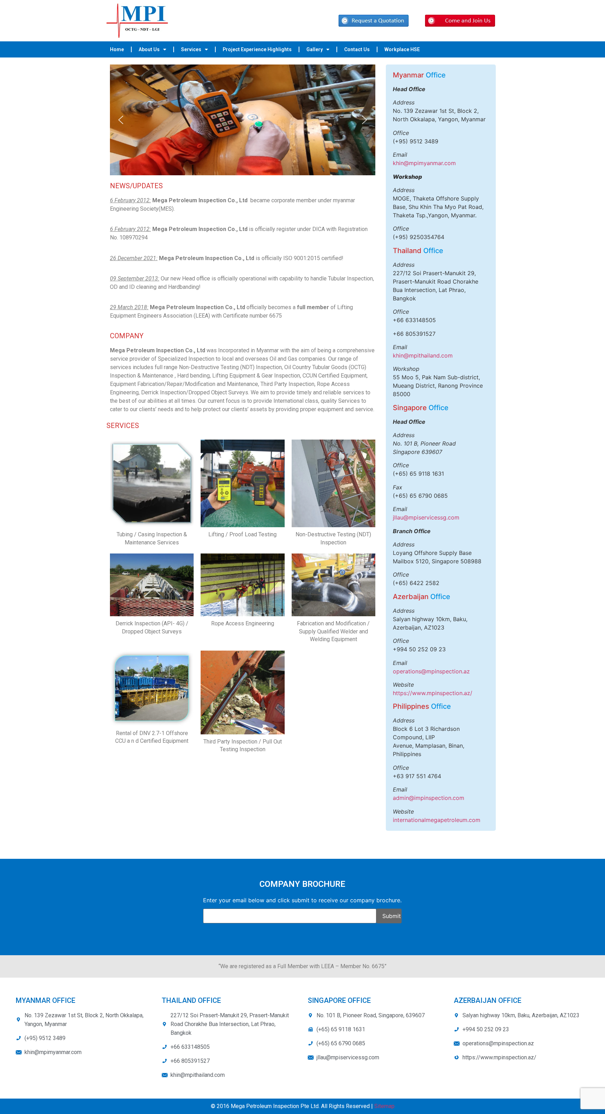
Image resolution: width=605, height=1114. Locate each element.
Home (117, 49)
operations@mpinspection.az (431, 671)
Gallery (314, 49)
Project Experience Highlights (257, 49)
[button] (120, 119)
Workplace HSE (402, 49)
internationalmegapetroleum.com (436, 819)
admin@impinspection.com (428, 797)
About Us (149, 49)
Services (191, 49)
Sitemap (384, 1106)
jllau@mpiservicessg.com (426, 517)
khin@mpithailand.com (423, 355)
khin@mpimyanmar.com (424, 163)
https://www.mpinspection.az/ (432, 693)
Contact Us (357, 49)
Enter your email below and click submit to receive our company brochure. (302, 900)
